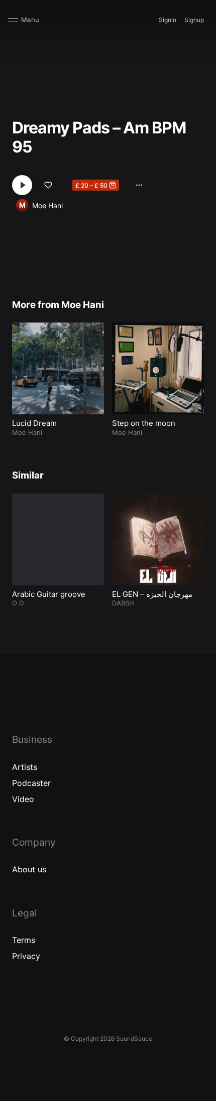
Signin (167, 20)
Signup (194, 20)
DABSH (123, 603)
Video (23, 799)
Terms (23, 940)
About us (29, 869)
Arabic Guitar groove (48, 594)
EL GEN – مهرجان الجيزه (152, 594)
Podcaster (31, 783)
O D (18, 603)
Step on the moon (143, 423)
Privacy (26, 956)
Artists (24, 767)
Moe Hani (47, 205)
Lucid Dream (34, 423)
